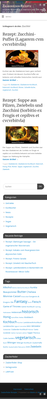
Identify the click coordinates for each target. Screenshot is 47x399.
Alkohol (7, 287)
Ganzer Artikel (10, 80)
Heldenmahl (16, 312)
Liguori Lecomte (20, 326)
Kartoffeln (15, 317)
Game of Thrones (12, 306)
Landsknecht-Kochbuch (32, 322)
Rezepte (9, 217)
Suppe (20, 166)
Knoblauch (28, 317)
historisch (6, 87)
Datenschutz (29, 389)
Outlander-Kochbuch (19, 329)
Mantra (33, 392)
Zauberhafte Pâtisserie (16, 347)
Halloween (7, 312)
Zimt (28, 346)
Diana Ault (25, 296)
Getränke (9, 203)
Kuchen (20, 322)
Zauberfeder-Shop (13, 362)
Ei (9, 85)
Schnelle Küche (29, 87)
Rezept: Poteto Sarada (15, 258)
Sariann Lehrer (21, 333)
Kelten (21, 317)
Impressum (17, 389)
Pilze (9, 166)
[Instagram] (44, 5)
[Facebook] (40, 5)
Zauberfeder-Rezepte (16, 6)
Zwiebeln (6, 169)
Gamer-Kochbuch (28, 307)
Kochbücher (10, 207)
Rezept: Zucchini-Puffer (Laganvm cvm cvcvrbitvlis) (23, 39)
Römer (21, 87)
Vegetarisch (10, 226)
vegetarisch (7, 90)
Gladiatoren (15, 85)
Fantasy (20, 301)
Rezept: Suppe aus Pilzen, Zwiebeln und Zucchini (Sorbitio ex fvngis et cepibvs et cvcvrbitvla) (23, 110)
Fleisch (36, 302)
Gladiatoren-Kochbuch (28, 85)
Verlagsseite (11, 367)
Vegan (8, 221)
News (8, 212)
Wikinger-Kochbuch (24, 343)
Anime (14, 288)
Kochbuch (14, 87)
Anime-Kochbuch (23, 288)
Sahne (13, 333)
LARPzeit (9, 371)
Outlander (7, 329)
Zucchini (15, 90)
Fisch (29, 302)
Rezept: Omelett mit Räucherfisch (20, 263)
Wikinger (11, 342)
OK (39, 186)
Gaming (37, 307)
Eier (12, 302)
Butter (21, 292)
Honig (5, 166)
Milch (29, 326)
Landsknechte (8, 326)
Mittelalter (35, 326)
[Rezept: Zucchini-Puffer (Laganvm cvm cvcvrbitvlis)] (23, 59)
